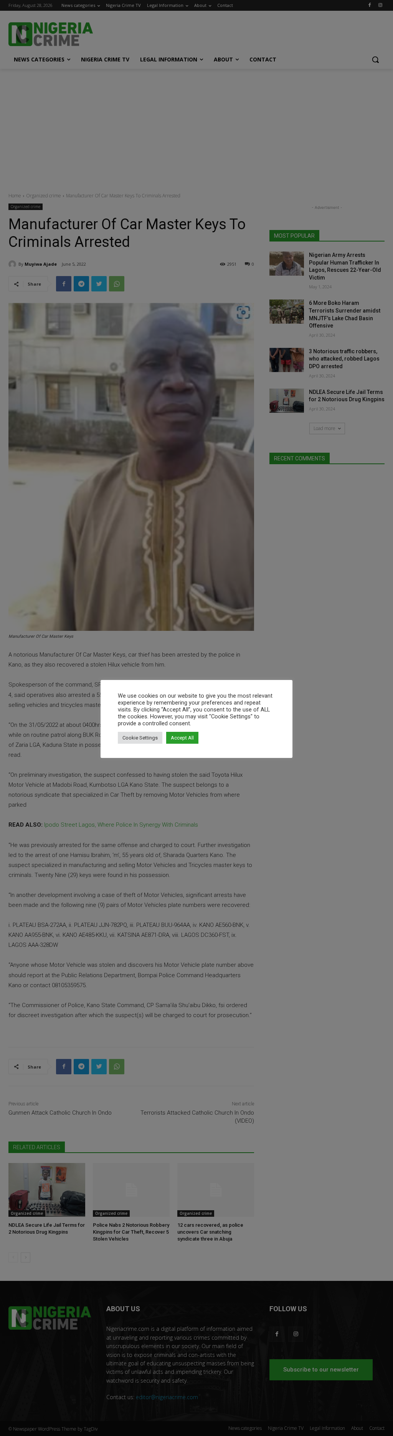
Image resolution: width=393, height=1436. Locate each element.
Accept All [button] (182, 738)
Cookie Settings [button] (140, 738)
